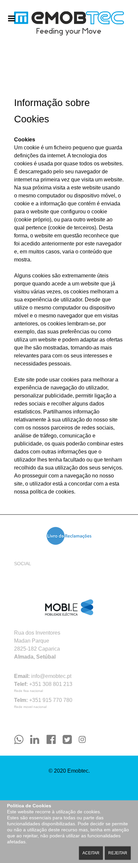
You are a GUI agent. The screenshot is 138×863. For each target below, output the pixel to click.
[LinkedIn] (38, 739)
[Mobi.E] (69, 608)
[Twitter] (71, 739)
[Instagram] (82, 739)
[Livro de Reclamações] (69, 536)
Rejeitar (117, 853)
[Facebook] (55, 739)
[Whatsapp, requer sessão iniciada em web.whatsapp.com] (22, 739)
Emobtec (77, 771)
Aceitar (90, 853)
